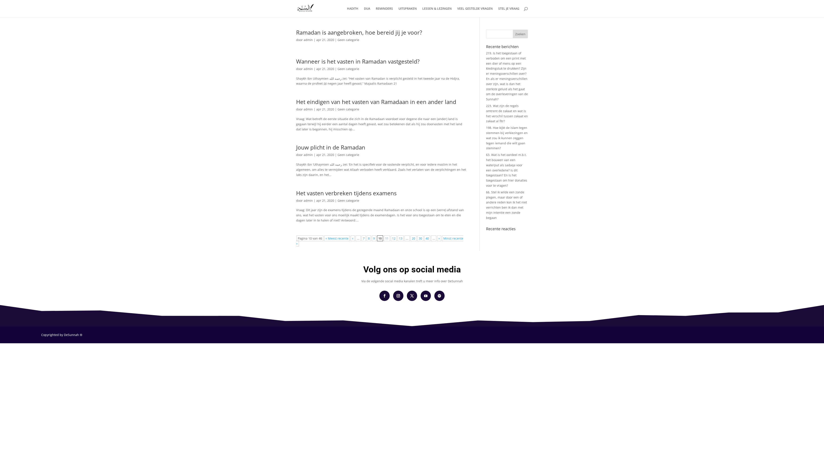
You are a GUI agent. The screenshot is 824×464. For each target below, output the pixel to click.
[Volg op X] (412, 296)
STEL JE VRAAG (508, 9)
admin (308, 40)
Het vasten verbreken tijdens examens (346, 193)
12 (393, 238)
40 (427, 238)
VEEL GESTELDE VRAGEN (475, 9)
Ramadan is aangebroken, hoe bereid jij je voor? (359, 32)
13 (400, 238)
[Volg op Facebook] (384, 296)
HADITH (352, 9)
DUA (367, 9)
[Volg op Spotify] (439, 296)
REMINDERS (384, 9)
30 (420, 238)
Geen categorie (348, 40)
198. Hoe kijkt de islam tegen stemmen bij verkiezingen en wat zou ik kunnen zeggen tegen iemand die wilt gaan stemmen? (507, 138)
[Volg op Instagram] (398, 296)
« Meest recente (337, 238)
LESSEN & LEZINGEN (437, 9)
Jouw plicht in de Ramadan (330, 147)
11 (387, 238)
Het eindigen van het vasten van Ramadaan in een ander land (376, 102)
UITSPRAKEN (407, 9)
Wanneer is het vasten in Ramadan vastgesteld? (358, 61)
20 (413, 238)
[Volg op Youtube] (426, 296)
